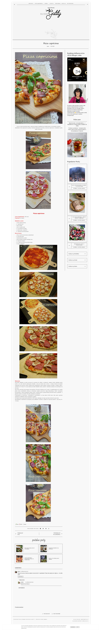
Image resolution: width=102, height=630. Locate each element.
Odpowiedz (20, 576)
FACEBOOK (47, 613)
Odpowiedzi (22, 579)
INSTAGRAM (56, 613)
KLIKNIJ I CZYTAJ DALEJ (79, 188)
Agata (22, 582)
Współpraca (57, 3)
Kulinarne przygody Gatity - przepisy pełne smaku (33, 619)
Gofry (19, 534)
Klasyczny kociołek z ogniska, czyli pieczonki (79, 186)
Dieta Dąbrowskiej (39, 3)
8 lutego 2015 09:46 (29, 582)
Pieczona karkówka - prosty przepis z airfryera (79, 218)
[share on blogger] (46, 528)
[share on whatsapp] (49, 528)
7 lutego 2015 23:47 (24, 571)
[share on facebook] (40, 528)
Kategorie (31, 3)
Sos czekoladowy (56, 534)
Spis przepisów (70, 3)
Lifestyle (52, 3)
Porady (46, 3)
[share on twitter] (43, 528)
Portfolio (64, 3)
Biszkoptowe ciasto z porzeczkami (79, 245)
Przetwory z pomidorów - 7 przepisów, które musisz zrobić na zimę (77, 124)
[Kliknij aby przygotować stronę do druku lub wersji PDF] (20, 524)
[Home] (14, 4)
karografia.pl (85, 619)
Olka (19, 571)
